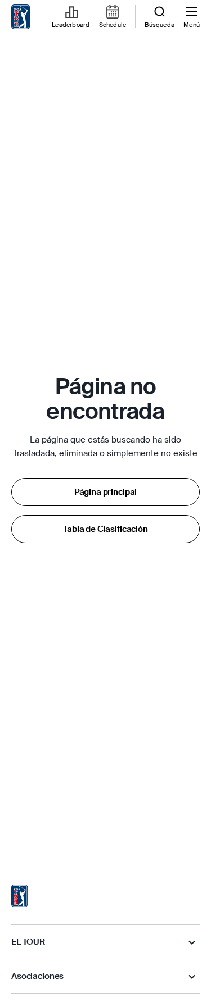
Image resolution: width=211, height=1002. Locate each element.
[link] (20, 16)
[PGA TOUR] (19, 896)
